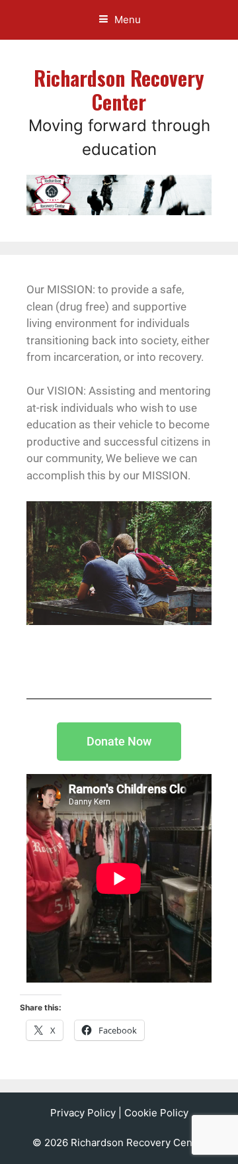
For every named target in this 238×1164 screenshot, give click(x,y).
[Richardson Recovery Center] (119, 194)
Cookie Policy (156, 1112)
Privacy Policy (83, 1112)
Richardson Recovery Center (119, 90)
